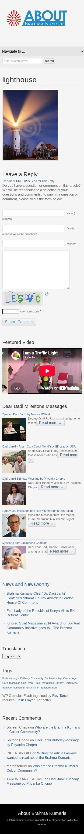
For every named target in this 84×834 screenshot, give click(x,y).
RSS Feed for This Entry (39, 181)
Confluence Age (53, 678)
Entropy (59, 682)
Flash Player (25, 700)
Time (35, 687)
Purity (28, 687)
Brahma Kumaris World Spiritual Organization (40, 820)
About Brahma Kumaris (42, 813)
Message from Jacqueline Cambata (25, 543)
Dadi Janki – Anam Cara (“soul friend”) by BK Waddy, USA (39, 446)
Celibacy (25, 678)
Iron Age (7, 687)
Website (71, 243)
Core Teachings (11, 682)
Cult (23, 682)
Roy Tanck (60, 696)
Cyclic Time (33, 682)
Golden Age (71, 682)
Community (37, 678)
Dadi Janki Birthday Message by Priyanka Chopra (34, 478)
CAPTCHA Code (29, 311)
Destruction (47, 682)
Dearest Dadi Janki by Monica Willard (26, 414)
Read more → (50, 423)
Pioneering (18, 687)
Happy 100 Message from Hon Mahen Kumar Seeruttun (37, 510)
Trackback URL (12, 181)
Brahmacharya (10, 678)
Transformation (48, 687)
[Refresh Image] (46, 294)
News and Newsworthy (25, 584)
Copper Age (70, 678)
